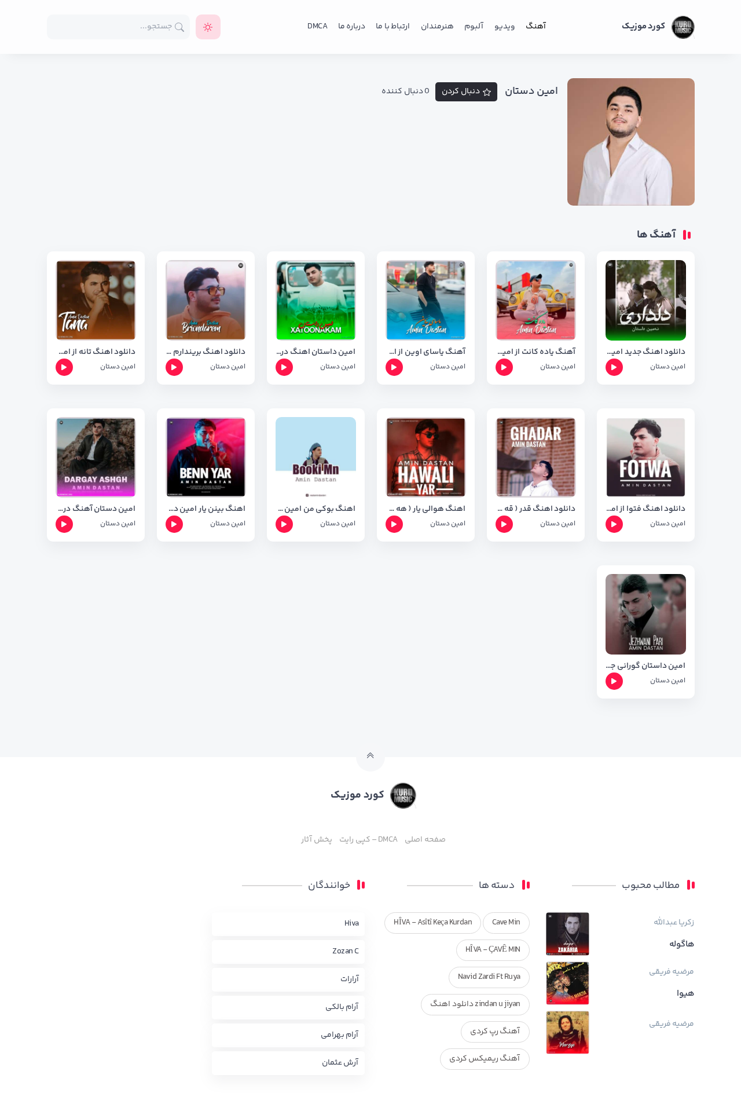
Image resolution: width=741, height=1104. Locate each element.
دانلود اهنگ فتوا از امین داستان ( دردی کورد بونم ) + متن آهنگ (646, 509)
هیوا (686, 994)
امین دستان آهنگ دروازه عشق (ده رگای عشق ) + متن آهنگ (96, 509)
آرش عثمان (340, 1063)
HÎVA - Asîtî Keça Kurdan (433, 922)
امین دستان (667, 366)
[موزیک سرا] (208, 26)
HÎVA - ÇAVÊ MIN (492, 950)
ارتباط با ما (393, 26)
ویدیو (504, 26)
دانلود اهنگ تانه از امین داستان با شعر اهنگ (96, 352)
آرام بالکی (341, 1007)
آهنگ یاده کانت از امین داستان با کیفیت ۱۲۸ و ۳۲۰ (536, 352)
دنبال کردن (461, 91)
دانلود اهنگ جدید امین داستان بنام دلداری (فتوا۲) (646, 352)
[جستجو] (180, 27)
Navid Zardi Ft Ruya (489, 977)
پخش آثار (316, 840)
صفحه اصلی (425, 840)
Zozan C (345, 951)
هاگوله (682, 944)
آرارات (349, 979)
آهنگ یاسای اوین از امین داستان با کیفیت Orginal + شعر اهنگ (426, 352)
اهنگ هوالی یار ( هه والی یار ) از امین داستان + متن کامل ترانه (426, 509)
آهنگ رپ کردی (495, 1031)
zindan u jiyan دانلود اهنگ (475, 1004)
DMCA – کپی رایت (368, 840)
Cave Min (506, 922)
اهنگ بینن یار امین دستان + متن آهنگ (206, 509)
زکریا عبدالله (674, 922)
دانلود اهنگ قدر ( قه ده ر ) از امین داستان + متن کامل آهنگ (536, 509)
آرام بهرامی (339, 1035)
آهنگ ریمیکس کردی (484, 1058)
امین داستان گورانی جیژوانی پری (646, 666)
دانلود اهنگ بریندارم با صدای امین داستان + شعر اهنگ (206, 352)
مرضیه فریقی (671, 972)
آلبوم (473, 26)
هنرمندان (437, 26)
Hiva (351, 923)
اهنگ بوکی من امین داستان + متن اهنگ (316, 509)
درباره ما (351, 26)
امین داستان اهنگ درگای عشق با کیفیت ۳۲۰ (316, 352)
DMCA (317, 26)
